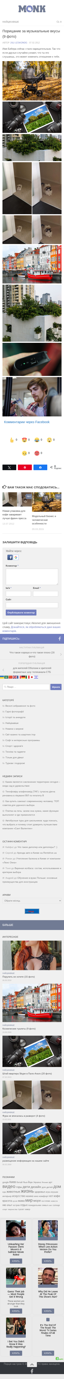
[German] (23, 670)
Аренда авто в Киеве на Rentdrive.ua (37, 846)
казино (29, 1189)
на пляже (46, 1194)
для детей (47, 1180)
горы (19, 1180)
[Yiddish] (36, 670)
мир (29, 1193)
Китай (19, 1175)
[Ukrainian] (2, 670)
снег (50, 1199)
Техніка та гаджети (15, 745)
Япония (45, 1176)
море (37, 1194)
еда (4, 1185)
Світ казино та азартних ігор (20, 728)
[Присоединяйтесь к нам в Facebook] (60, 632)
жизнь (27, 1184)
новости (54, 1194)
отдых (24, 1198)
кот (51, 1189)
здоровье (39, 1185)
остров (16, 1198)
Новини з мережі (14, 722)
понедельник (34, 1199)
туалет (21, 1203)
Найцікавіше (10, 21)
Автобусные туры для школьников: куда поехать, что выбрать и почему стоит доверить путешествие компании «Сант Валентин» (30, 818)
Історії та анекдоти (15, 711)
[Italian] (28, 670)
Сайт (8, 593)
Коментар (12, 559)
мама (21, 1194)
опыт (9, 1198)
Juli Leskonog (18, 42)
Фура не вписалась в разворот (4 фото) (23, 1109)
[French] (19, 670)
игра (48, 1185)
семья (45, 1198)
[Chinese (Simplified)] (11, 670)
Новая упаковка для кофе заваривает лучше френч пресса (14, 508)
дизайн (36, 1180)
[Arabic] (6, 670)
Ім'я (8, 581)
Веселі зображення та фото (20, 699)
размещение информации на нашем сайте (25, 1154)
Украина (37, 1176)
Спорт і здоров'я (14, 739)
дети (26, 1180)
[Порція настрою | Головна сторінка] (32, 9)
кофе (57, 1189)
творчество (12, 1203)
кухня (15, 1194)
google (5, 1175)
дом (57, 1180)
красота (7, 1194)
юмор (27, 1203)
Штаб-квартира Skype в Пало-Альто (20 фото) (27, 1067)
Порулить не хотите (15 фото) (18, 970)
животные (13, 1185)
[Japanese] (32, 670)
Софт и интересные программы (22, 734)
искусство (18, 1189)
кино (36, 1189)
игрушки (54, 1185)
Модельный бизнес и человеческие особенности (44, 513)
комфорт (44, 1189)
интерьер (6, 1190)
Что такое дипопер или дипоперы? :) (37, 840)
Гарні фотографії (14, 705)
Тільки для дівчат (14, 751)
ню (4, 1198)
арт (50, 1175)
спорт (4, 1203)
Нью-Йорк (28, 1175)
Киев (12, 1175)
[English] (15, 670)
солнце (56, 1198)
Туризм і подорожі (15, 756)
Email (37, 581)
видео (8, 1179)
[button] (10, 552)
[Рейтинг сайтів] (32, 906)
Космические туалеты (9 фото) (19, 1022)
